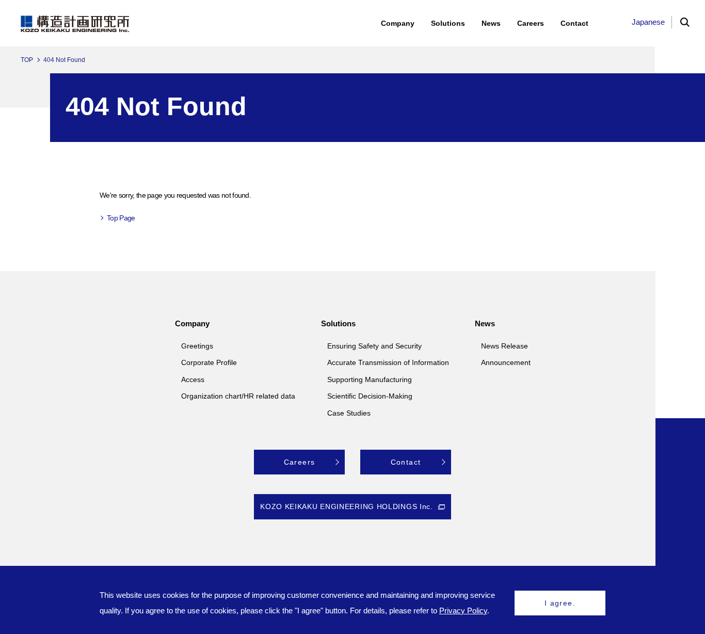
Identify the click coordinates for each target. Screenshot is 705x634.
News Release (504, 346)
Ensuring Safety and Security (374, 346)
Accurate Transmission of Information (388, 362)
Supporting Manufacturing (369, 379)
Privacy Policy (463, 610)
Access (192, 379)
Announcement (506, 362)
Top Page (121, 218)
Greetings (197, 346)
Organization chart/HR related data (238, 396)
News (485, 323)
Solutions (338, 323)
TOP (27, 60)
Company (192, 323)
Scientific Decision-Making (369, 396)
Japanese (648, 22)
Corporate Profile (209, 362)
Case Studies (349, 413)
